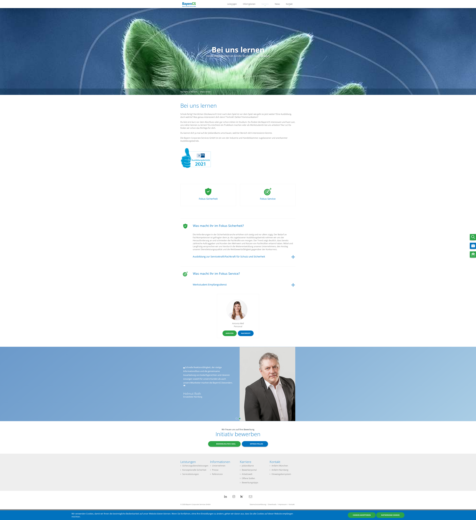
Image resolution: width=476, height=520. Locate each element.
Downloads (272, 504)
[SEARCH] (473, 237)
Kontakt (292, 504)
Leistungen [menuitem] (231, 4)
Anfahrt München (280, 465)
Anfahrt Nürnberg (280, 470)
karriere (194, 92)
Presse (215, 470)
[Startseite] (189, 4)
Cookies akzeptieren (362, 515)
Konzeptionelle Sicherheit (194, 470)
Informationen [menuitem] (247, 4)
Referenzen (217, 474)
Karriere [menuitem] (264, 4)
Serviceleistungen (190, 474)
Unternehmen (218, 465)
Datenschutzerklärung (258, 504)
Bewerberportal (249, 470)
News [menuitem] (277, 4)
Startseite (184, 92)
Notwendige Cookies (390, 515)
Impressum (282, 504)
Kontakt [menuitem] (288, 4)
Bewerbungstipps (250, 482)
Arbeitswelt (247, 474)
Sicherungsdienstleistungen (195, 465)
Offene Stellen (248, 478)
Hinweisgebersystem (281, 474)
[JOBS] (473, 246)
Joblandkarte (248, 465)
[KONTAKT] (473, 254)
